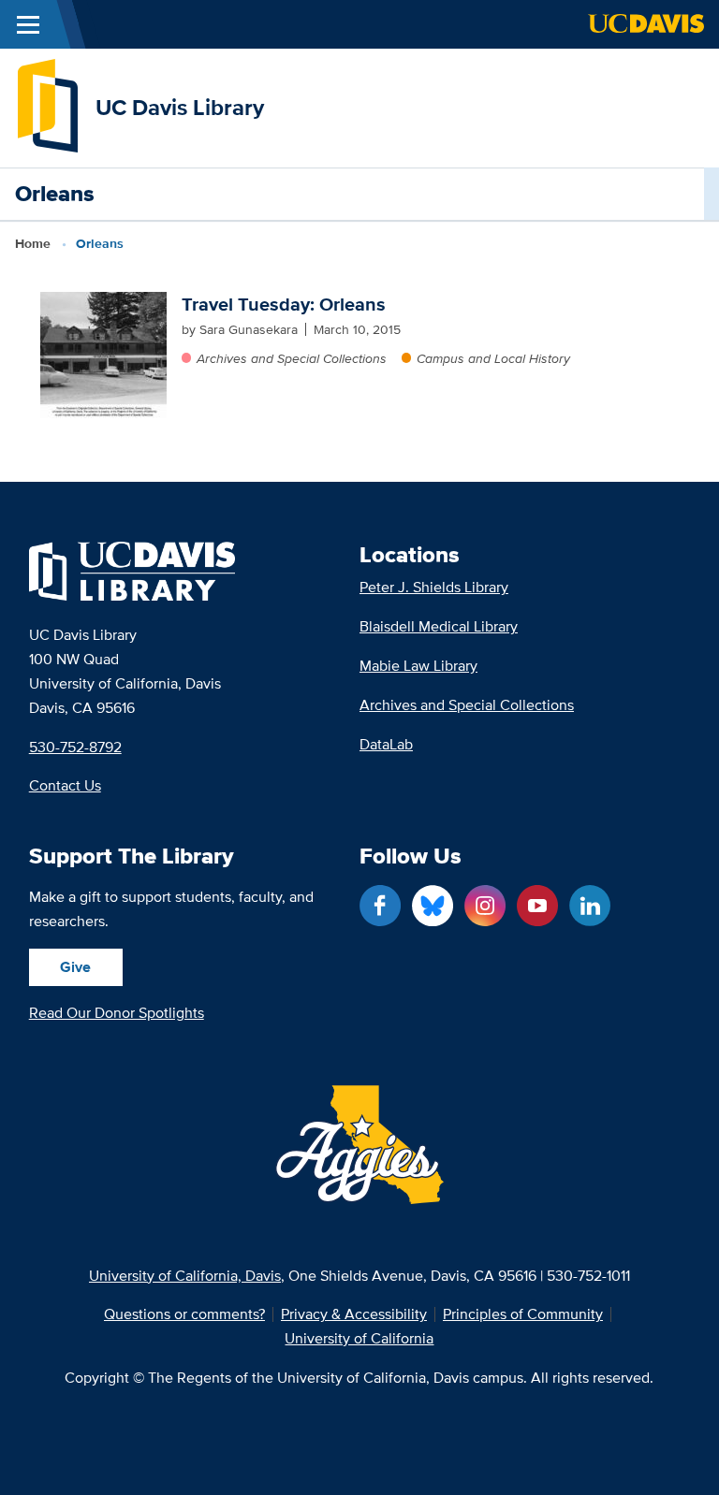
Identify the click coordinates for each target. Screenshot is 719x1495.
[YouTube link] (537, 905)
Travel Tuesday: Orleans (284, 304)
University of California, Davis (185, 1275)
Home (33, 243)
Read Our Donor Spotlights (116, 1012)
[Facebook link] (380, 905)
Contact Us (65, 785)
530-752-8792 (75, 747)
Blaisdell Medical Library (439, 626)
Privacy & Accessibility (354, 1314)
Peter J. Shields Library (434, 587)
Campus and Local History (493, 358)
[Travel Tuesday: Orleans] (103, 355)
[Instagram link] (485, 905)
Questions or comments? (184, 1314)
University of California (359, 1338)
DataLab (386, 744)
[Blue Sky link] (432, 905)
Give (75, 967)
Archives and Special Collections (292, 358)
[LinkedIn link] (589, 905)
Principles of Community (523, 1314)
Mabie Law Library (418, 665)
